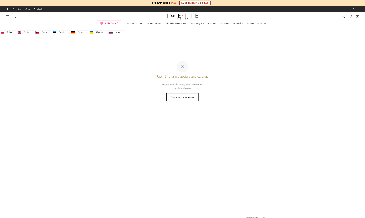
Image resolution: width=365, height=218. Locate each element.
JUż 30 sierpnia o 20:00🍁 (195, 3)
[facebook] (8, 9)
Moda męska (197, 23)
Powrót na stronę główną (182, 97)
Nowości (238, 23)
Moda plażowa (134, 23)
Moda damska (154, 23)
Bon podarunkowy (257, 23)
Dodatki (224, 23)
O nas (28, 9)
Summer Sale (111, 23)
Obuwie (212, 23)
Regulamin (38, 9)
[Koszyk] (357, 16)
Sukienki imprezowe (176, 23)
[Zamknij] (362, 3)
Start (20, 9)
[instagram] (13, 9)
